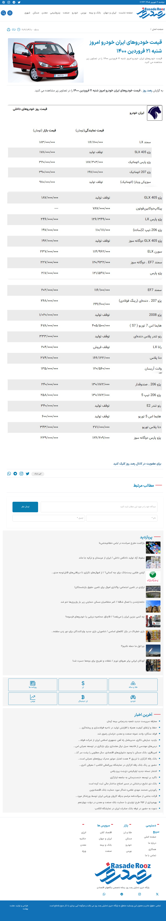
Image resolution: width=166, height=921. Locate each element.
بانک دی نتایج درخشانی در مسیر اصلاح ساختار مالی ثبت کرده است (123, 784)
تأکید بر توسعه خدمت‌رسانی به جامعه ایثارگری (133, 777)
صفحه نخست (126, 13)
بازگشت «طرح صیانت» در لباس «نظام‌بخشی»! (122, 543)
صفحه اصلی (157, 29)
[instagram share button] (9, 2)
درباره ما (152, 843)
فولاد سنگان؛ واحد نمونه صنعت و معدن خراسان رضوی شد (127, 734)
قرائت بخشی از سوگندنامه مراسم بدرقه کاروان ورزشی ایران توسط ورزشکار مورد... (116, 796)
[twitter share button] (19, 2)
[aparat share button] (4, 2)
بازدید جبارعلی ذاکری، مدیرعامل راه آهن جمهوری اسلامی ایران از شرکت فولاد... (117, 740)
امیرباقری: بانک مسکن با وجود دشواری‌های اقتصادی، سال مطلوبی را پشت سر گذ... (115, 753)
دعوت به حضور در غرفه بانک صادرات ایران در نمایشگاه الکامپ (126, 809)
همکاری (152, 849)
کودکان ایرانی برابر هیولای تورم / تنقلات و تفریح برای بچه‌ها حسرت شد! (108, 661)
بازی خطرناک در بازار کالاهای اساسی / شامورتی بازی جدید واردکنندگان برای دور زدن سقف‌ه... (98, 631)
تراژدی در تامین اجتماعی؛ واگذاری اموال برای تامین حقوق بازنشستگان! (109, 587)
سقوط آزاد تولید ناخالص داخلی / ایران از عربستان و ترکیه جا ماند (112, 558)
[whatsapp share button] (9, 474)
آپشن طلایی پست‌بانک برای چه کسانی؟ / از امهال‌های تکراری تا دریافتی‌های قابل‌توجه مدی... (98, 573)
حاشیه (83, 839)
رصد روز (147, 90)
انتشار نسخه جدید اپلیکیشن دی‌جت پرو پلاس (133, 771)
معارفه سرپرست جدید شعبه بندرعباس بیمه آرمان (132, 721)
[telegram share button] (14, 2)
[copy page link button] (14, 30)
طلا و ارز (127, 832)
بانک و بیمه (95, 13)
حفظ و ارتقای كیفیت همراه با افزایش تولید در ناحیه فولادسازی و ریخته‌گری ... (118, 728)
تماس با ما (150, 855)
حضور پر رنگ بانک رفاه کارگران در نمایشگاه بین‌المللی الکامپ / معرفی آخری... (118, 765)
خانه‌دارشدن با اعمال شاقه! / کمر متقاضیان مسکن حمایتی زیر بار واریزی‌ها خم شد (103, 602)
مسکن (36, 13)
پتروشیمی (55, 13)
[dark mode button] (9, 13)
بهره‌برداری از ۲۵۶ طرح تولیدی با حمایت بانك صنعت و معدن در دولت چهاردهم (117, 802)
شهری (27, 13)
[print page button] (9, 30)
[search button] (3, 13)
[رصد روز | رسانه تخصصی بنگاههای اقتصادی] (150, 13)
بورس (83, 13)
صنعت (66, 13)
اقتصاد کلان (106, 832)
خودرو (75, 13)
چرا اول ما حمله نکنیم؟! (133, 646)
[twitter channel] (157, 894)
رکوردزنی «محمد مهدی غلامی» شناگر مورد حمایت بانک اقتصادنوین (123, 790)
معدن (44, 13)
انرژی (83, 832)
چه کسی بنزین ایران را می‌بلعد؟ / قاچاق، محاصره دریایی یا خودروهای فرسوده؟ (105, 617)
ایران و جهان (109, 13)
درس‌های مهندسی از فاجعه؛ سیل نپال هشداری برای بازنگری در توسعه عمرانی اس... (115, 746)
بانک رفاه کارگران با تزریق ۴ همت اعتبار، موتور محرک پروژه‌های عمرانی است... (117, 759)
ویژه (84, 851)
